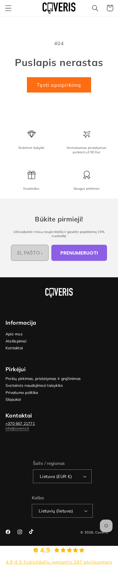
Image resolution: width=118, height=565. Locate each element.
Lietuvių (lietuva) (56, 511)
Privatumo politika (21, 392)
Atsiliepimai (15, 341)
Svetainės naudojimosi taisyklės (34, 385)
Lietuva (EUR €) (56, 476)
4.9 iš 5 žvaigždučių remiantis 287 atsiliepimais (59, 562)
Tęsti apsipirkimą (59, 85)
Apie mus (14, 334)
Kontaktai (14, 348)
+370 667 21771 (20, 423)
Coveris (101, 532)
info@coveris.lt (17, 428)
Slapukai (13, 399)
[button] (8, 8)
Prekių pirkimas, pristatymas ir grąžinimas (43, 378)
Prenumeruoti (79, 252)
